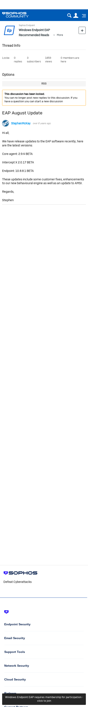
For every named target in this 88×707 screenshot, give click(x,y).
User (75, 15)
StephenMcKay (21, 123)
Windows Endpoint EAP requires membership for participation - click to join (44, 699)
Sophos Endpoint (27, 25)
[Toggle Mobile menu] (82, 15)
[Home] (21, 15)
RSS (44, 83)
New (82, 30)
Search (69, 15)
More (60, 35)
